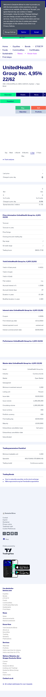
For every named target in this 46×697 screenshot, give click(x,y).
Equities (16, 46)
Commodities (18, 50)
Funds (5, 50)
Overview (8, 95)
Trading (5, 634)
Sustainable (7, 53)
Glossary (6, 636)
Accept (36, 32)
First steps (7, 57)
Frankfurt (10, 101)
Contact (5, 518)
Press (5, 664)
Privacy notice (7, 524)
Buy (22, 108)
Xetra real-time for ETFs (11, 652)
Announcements (8, 618)
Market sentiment (9, 621)
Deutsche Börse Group (11, 670)
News (20, 53)
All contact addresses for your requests (17, 684)
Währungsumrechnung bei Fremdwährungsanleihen (22, 481)
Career (5, 661)
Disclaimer (6, 522)
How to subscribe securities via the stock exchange (22, 479)
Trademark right (8, 526)
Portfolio (38, 112)
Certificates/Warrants (10, 605)
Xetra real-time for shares (12, 650)
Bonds (27, 46)
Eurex (5, 672)
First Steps (6, 609)
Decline (23, 32)
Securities (6, 632)
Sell (38, 108)
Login (23, 37)
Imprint (5, 520)
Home (5, 46)
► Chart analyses (8, 159)
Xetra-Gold (7, 675)
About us (6, 630)
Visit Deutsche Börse (10, 628)
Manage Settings (10, 32)
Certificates (34, 50)
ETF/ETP (39, 46)
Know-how (32, 53)
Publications (7, 639)
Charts (22, 95)
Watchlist (22, 112)
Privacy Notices (8, 26)
